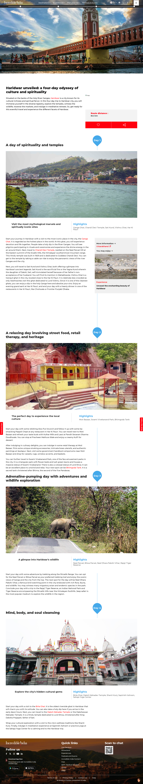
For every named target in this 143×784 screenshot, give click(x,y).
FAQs (63, 771)
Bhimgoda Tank (73, 468)
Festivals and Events (69, 756)
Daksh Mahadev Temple (58, 712)
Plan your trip (73, 3)
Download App (1, 428)
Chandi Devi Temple (44, 250)
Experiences (58, 3)
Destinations (43, 3)
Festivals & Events (90, 3)
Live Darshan (66, 747)
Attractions (65, 750)
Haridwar (55, 98)
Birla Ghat (40, 706)
